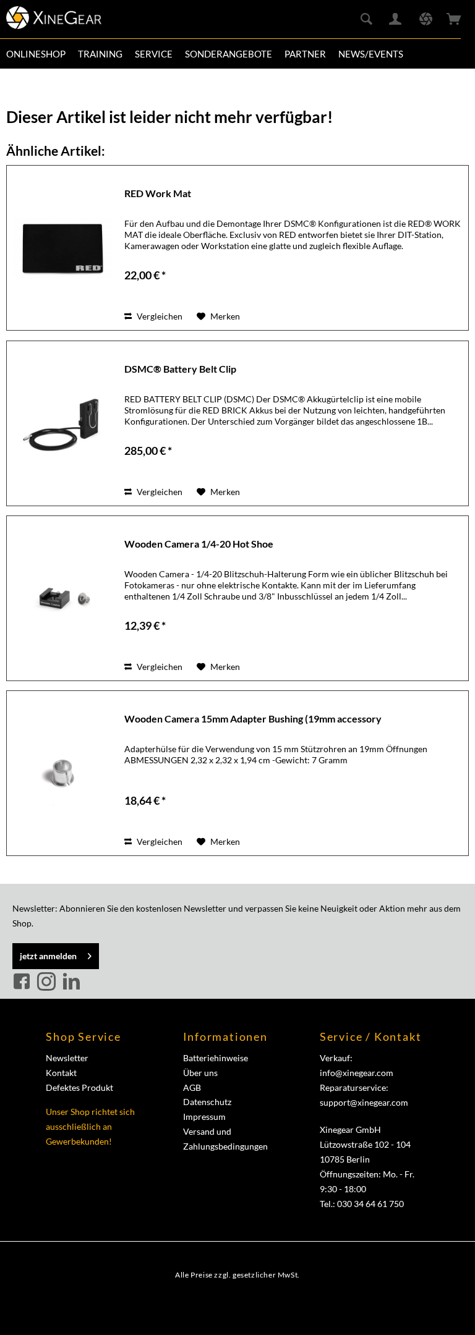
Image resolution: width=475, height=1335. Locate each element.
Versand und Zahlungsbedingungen (225, 1138)
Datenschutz (207, 1101)
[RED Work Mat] (62, 248)
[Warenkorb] (455, 19)
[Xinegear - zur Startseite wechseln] (53, 21)
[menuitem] (36, 54)
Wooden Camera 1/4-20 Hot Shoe (198, 543)
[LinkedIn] (71, 982)
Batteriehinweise (215, 1058)
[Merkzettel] (425, 19)
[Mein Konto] (395, 19)
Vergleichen (158, 316)
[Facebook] (23, 982)
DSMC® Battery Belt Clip (180, 369)
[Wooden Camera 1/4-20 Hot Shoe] (62, 598)
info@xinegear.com (356, 1072)
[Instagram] (48, 982)
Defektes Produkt (79, 1087)
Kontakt (61, 1072)
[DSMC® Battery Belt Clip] (62, 423)
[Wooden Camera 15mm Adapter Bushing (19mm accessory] (62, 773)
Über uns (200, 1072)
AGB (192, 1087)
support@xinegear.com (364, 1102)
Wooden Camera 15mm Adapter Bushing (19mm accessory (253, 718)
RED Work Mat (157, 193)
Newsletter (67, 1058)
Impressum (204, 1116)
